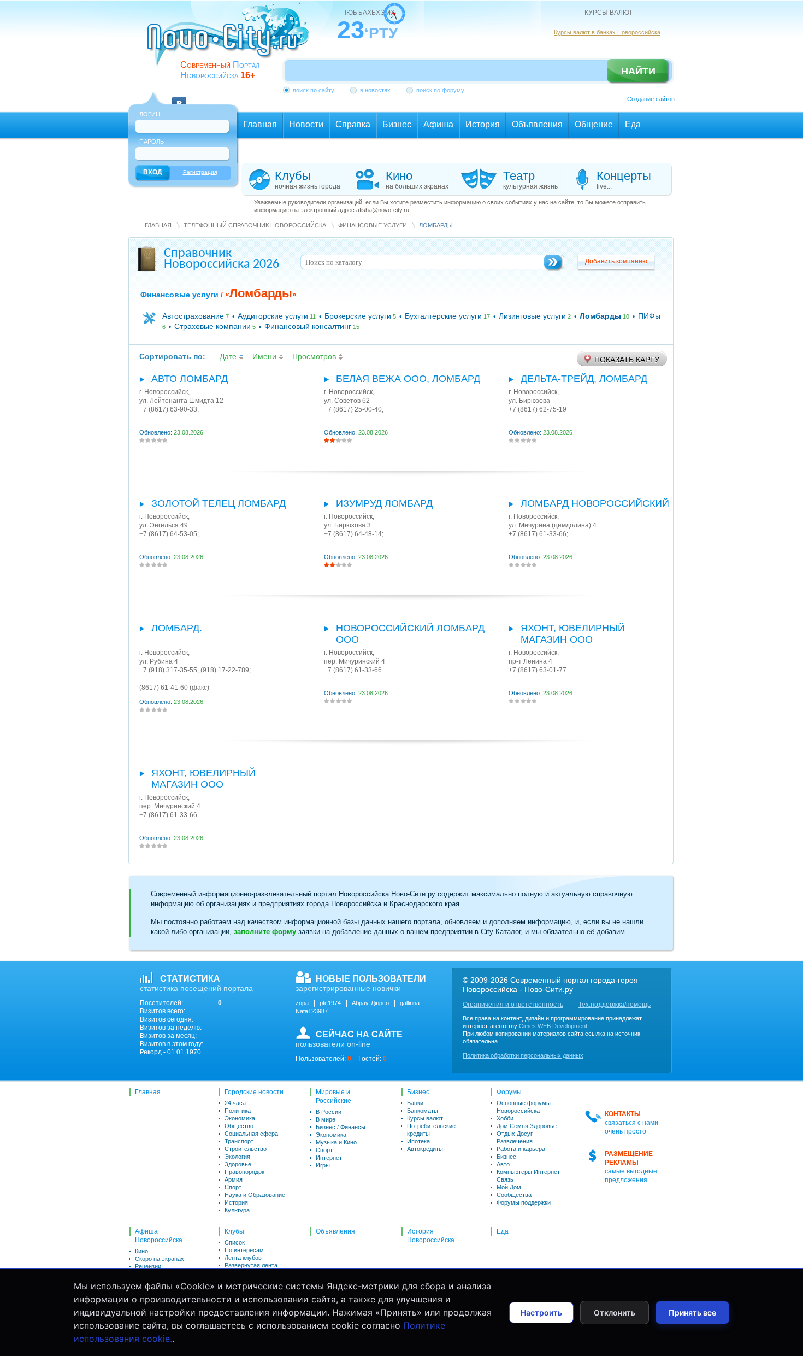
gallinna (410, 1003)
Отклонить (614, 1312)
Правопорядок (244, 1172)
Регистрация (200, 172)
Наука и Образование (255, 1194)
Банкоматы (422, 1110)
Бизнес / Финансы (340, 1127)
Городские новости (254, 1092)
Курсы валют (425, 1118)
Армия (234, 1179)
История (236, 1202)
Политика (238, 1110)
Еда (503, 1231)
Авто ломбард (189, 378)
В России (328, 1111)
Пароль (151, 141)
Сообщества (514, 1194)
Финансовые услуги (372, 225)
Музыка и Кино (336, 1142)
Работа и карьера (521, 1149)
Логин (149, 114)
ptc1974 (330, 1003)
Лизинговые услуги (532, 316)
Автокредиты (425, 1149)
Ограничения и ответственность (513, 1004)
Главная (158, 225)
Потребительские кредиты (431, 1130)
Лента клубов (243, 1257)
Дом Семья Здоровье (527, 1126)
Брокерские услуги (357, 316)
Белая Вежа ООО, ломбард (408, 378)
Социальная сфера (251, 1133)
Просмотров (315, 356)
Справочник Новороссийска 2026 (221, 259)
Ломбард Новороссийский (595, 503)
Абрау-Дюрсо (370, 1003)
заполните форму (265, 932)
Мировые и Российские (333, 1096)
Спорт (233, 1187)
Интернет (329, 1157)
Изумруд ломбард (384, 503)
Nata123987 (312, 1011)
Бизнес (418, 1092)
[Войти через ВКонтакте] (179, 97)
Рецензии (148, 1266)
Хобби (505, 1118)
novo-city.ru (232, 42)
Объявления (335, 1231)
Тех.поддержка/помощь (614, 1004)
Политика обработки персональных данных (523, 1055)
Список (235, 1242)
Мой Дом (509, 1187)
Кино (141, 1251)
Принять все (692, 1312)
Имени (265, 356)
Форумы (509, 1092)
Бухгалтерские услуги (443, 316)
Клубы (234, 1231)
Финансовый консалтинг (307, 326)
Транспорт (239, 1141)
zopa (302, 1003)
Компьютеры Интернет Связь (528, 1176)
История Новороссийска (430, 1236)
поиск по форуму (440, 90)
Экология (237, 1156)
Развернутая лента (251, 1265)
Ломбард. (176, 628)
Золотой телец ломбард (218, 503)
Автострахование (193, 316)
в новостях (375, 90)
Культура (237, 1210)
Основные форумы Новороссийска (524, 1107)
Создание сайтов (651, 99)
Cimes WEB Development (553, 1026)
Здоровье (238, 1164)
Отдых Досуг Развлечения (515, 1137)
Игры (323, 1165)
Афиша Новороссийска (158, 1236)
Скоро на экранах (159, 1258)
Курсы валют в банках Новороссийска (607, 32)
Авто (503, 1164)
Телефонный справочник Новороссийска (255, 225)
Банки (415, 1103)
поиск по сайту (313, 90)
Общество (239, 1126)
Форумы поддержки (524, 1202)
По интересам (244, 1250)
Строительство (246, 1149)
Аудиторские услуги (273, 316)
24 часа (235, 1103)
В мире (325, 1119)
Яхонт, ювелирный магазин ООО (573, 634)
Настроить (541, 1312)
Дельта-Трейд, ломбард (584, 378)
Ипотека (418, 1141)
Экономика (240, 1118)
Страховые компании (212, 326)
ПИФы (649, 316)
